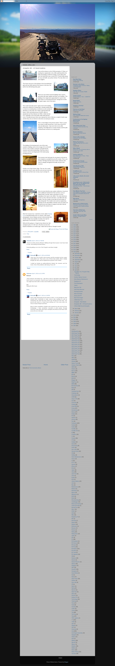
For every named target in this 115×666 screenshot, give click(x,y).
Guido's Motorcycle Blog (79, 215)
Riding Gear (75, 533)
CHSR (73, 397)
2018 (74, 241)
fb (72, 432)
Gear (73, 443)
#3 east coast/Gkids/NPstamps (80, 162)
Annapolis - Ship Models (80, 301)
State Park (74, 591)
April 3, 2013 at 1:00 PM (44, 295)
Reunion (74, 528)
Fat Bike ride (75, 430)
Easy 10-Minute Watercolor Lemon (81, 115)
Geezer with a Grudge (79, 136)
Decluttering (75, 410)
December (77, 253)
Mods (73, 498)
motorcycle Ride (76, 505)
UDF (73, 627)
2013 (74, 251)
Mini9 (73, 496)
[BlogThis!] (44, 231)
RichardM (33, 255)
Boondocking (75, 385)
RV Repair (74, 548)
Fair (73, 421)
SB (72, 556)
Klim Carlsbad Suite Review (79, 133)
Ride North (76, 198)
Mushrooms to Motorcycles (80, 203)
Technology (77, 275)
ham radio (74, 449)
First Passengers (78, 283)
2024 (74, 229)
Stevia (73, 593)
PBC (73, 515)
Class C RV (74, 398)
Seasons (74, 558)
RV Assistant (75, 541)
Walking (73, 640)
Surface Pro (74, 597)
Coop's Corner (77, 95)
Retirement (74, 526)
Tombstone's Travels (78, 161)
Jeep (73, 471)
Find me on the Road (78, 109)
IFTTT (73, 462)
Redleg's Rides (77, 90)
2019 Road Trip (75, 340)
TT (72, 619)
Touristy (73, 606)
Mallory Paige (76, 114)
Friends (73, 438)
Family (73, 425)
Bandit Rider (76, 100)
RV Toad (74, 552)
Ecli (72, 415)
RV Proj (73, 546)
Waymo (73, 644)
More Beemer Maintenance (81, 279)
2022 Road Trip (75, 346)
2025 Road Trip (75, 352)
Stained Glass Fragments (79, 167)
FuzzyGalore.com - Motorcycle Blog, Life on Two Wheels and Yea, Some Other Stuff (81, 183)
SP (72, 584)
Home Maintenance (76, 456)
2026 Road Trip (75, 353)
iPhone (73, 466)
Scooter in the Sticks (78, 84)
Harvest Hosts (75, 451)
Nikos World (76, 148)
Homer (73, 458)
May (76, 267)
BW (72, 389)
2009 (74, 321)
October (77, 257)
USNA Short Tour (78, 299)
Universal (74, 629)
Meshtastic (74, 490)
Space (73, 586)
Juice (73, 475)
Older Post (64, 365)
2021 (74, 235)
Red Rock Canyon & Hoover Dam (80, 172)
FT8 (73, 440)
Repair (73, 522)
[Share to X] (45, 231)
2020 (74, 237)
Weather (74, 646)
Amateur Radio (75, 365)
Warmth (73, 642)
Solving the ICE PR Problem (79, 138)
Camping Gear (75, 391)
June (76, 265)
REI (72, 518)
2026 (74, 225)
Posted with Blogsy (63, 229)
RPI (72, 537)
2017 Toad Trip (75, 337)
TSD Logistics (75, 618)
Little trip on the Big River (79, 199)
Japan (73, 470)
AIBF (73, 357)
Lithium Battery (75, 481)
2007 (74, 325)
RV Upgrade (75, 554)
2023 (74, 231)
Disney (73, 412)
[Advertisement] (45, 352)
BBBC (73, 372)
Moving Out (74, 507)
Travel (73, 610)
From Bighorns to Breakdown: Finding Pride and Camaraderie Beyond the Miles (81, 193)
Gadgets (74, 442)
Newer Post (27, 365)
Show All (90, 219)
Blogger (73, 380)
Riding (73, 531)
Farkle (73, 426)
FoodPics (74, 434)
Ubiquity (74, 625)
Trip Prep (74, 614)
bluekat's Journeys (78, 105)
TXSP (73, 621)
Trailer (73, 608)
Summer (74, 595)
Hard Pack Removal (79, 289)
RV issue (74, 544)
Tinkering (74, 601)
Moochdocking (75, 500)
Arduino (73, 368)
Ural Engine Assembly (77, 633)
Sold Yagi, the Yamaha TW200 (80, 91)
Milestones (74, 494)
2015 (74, 247)
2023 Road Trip (75, 348)
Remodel (74, 520)
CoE (73, 400)
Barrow (73, 370)
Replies (30, 252)
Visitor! (76, 285)
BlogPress (74, 382)
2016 (74, 245)
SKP (73, 567)
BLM (73, 378)
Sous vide (74, 582)
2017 (74, 243)
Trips (28, 233)
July (76, 263)
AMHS (73, 367)
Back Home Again (78, 297)
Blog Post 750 (77, 287)
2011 (74, 317)
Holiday (73, 455)
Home (46, 365)
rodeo (73, 535)
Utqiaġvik (74, 634)
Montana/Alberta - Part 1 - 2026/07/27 (81, 96)
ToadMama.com (77, 171)
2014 (74, 249)
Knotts (73, 477)
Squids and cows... (77, 101)
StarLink (74, 589)
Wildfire (73, 648)
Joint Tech (74, 473)
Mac (73, 485)
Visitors (73, 636)
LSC (73, 483)
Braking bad (76, 121)
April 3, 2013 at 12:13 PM (38, 273)
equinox (73, 417)
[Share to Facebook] (47, 231)
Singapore (74, 565)
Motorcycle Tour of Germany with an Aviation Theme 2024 (81, 150)
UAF (73, 623)
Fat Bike (74, 428)
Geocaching (75, 445)
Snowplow (74, 571)
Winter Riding (75, 651)
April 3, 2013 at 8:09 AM (44, 255)
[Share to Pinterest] (48, 231)
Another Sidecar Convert (80, 277)
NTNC (73, 511)
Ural (73, 631)
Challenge (74, 393)
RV (72, 539)
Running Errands (78, 291)
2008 (74, 323)
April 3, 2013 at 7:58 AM (38, 240)
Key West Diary (77, 79)
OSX (73, 513)
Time (74, 178)
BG (72, 374)
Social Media (75, 573)
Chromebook (75, 395)
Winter (73, 649)
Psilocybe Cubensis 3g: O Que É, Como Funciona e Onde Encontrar (81, 205)
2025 (74, 227)
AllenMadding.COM (78, 166)
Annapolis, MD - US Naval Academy (83, 303)
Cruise (73, 408)
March (76, 308)
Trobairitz (29, 240)
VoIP (73, 638)
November (77, 255)
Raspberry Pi (77, 281)
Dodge (73, 413)
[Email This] (42, 231)
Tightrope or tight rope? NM (79, 211)
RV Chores (74, 543)
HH (72, 453)
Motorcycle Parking (76, 503)
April (76, 270)
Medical (73, 488)
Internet (73, 464)
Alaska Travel (75, 363)
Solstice (73, 580)
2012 (74, 315)
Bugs (73, 387)
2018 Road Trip (75, 338)
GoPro (73, 447)
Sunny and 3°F (78, 295)
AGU (73, 355)
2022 (74, 233)
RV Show (74, 550)
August (76, 261)
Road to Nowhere (77, 131)
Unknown (29, 273)
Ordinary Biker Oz (78, 154)
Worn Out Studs (78, 293)
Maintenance (75, 486)
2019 (74, 239)
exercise (74, 419)
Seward (73, 560)
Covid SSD (74, 406)
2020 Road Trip (75, 342)
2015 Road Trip (75, 333)
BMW (73, 383)
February (77, 310)
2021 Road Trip (75, 344)
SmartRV (74, 569)
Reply (28, 249)
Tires (73, 603)
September (77, 259)
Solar (73, 576)
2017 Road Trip (75, 335)
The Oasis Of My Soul (79, 210)
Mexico (73, 492)
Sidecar (73, 563)
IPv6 (73, 468)
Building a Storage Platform (79, 216)
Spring (73, 588)
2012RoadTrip (75, 331)
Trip (72, 612)
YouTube (74, 653)
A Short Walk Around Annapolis (81, 306)
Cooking (74, 404)
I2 (72, 460)
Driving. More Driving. (78, 80)
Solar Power (75, 578)
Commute (74, 402)
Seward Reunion (76, 561)
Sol (72, 574)
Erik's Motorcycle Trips (79, 125)
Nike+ (73, 509)
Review (73, 530)
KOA (73, 479)
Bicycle (73, 376)
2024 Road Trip (75, 350)
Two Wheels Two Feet (79, 191)
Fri (72, 436)
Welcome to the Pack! (78, 110)
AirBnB (73, 359)
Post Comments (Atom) (35, 367)
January (77, 312)
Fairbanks (74, 423)
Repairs (73, 524)
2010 (74, 319)
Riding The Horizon (78, 141)
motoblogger (75, 501)
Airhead (73, 361)
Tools (73, 604)
